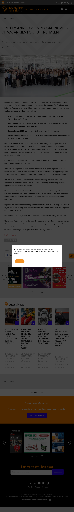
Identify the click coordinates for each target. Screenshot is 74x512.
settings (16, 253)
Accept (20, 261)
